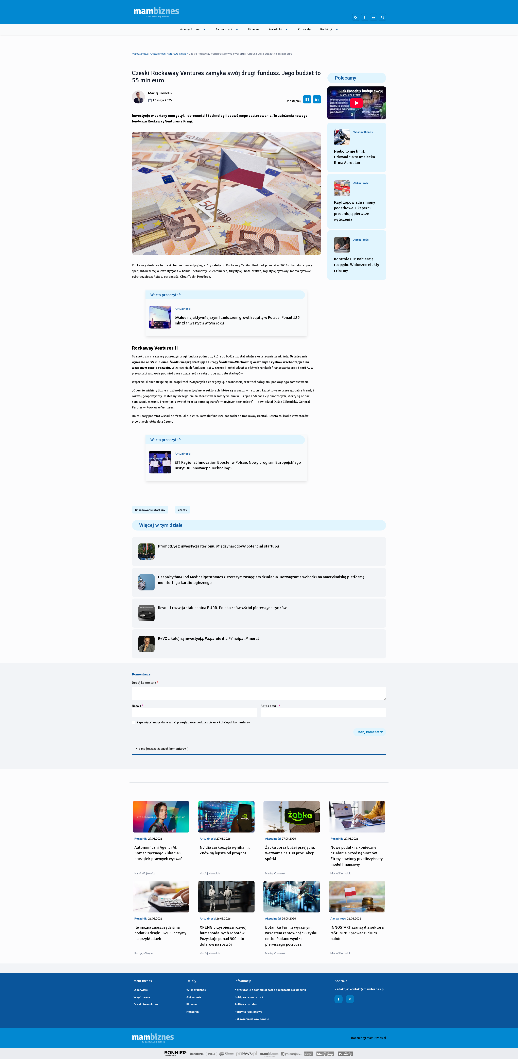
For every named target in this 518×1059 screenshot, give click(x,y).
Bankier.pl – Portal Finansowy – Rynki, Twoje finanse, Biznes (197, 1053)
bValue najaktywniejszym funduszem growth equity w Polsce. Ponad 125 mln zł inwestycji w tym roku (237, 320)
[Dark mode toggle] (355, 17)
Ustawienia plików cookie (252, 1019)
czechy (182, 509)
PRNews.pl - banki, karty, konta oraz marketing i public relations (246, 1053)
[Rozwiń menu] (204, 29)
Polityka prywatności (249, 997)
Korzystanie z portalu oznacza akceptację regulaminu (270, 989)
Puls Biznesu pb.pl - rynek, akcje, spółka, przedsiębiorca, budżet (308, 1053)
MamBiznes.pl (140, 53)
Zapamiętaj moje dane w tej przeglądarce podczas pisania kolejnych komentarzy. (193, 722)
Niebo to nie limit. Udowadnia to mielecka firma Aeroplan (354, 157)
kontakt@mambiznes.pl (367, 989)
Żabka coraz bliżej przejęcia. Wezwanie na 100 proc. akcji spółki (290, 853)
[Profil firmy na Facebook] (364, 17)
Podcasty (304, 29)
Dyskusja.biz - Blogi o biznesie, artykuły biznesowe (291, 1053)
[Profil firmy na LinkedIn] (373, 17)
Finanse (253, 29)
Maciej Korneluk (160, 93)
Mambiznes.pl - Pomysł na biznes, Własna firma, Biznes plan (269, 1053)
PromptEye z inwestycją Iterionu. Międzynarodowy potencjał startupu (218, 546)
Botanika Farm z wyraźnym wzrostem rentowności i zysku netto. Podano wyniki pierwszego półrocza (291, 936)
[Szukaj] (382, 17)
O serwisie (141, 989)
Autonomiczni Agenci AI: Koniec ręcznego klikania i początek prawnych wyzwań (158, 853)
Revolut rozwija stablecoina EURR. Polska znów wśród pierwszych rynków (222, 607)
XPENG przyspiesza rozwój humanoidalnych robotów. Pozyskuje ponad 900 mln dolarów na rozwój (223, 936)
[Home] (156, 12)
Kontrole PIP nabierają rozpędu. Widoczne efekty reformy (356, 264)
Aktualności (224, 29)
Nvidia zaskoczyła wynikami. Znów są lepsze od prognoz (225, 850)
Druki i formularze (146, 1004)
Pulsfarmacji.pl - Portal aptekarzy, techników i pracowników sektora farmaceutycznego (345, 1053)
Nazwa (137, 706)
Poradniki (275, 29)
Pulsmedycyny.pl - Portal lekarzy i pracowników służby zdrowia (325, 1053)
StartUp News (177, 53)
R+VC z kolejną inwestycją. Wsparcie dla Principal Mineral (208, 638)
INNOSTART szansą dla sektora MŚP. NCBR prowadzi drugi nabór (357, 933)
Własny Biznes (190, 29)
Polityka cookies (246, 1004)
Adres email (270, 706)
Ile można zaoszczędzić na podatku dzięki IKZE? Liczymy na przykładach (160, 933)
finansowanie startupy (150, 509)
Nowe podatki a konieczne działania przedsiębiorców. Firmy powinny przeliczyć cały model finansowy (356, 856)
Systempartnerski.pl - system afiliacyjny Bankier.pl (226, 1053)
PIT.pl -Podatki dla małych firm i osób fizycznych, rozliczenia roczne (211, 1053)
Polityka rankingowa (248, 1011)
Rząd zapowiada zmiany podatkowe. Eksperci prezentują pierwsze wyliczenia (354, 211)
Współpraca (142, 997)
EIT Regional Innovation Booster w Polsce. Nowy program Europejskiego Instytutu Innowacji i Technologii (238, 465)
